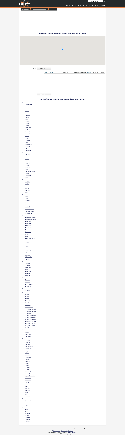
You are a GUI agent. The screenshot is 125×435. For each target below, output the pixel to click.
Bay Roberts (27, 123)
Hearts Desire (28, 227)
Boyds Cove (27, 140)
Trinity (26, 392)
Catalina (26, 157)
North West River (29, 284)
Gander (26, 198)
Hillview (26, 230)
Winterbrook (27, 417)
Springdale (27, 351)
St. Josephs (27, 361)
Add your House (56, 431)
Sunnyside (27, 382)
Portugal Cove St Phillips (30, 326)
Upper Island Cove (29, 401)
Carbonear (27, 154)
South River (27, 344)
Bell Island (27, 125)
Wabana (26, 409)
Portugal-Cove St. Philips (30, 311)
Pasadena (27, 298)
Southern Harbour (29, 346)
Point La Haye (28, 305)
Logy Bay (27, 259)
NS (83, 5)
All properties (25, 9)
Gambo (26, 196)
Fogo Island (27, 190)
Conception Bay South (30, 171)
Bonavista (27, 136)
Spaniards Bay (28, 348)
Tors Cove (27, 388)
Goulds (26, 205)
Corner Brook (28, 175)
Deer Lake (27, 182)
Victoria (26, 405)
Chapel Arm (27, 163)
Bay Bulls (27, 121)
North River (27, 282)
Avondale (27, 111)
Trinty (26, 394)
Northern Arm (28, 286)
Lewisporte (27, 255)
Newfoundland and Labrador (39, 9)
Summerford (28, 378)
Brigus (26, 142)
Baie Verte (27, 115)
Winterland (27, 419)
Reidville (27, 332)
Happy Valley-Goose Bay (30, 217)
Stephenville (27, 374)
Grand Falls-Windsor (29, 209)
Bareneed (27, 117)
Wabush (26, 411)
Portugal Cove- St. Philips (30, 321)
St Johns (27, 369)
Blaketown (27, 129)
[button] (62, 49)
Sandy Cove (27, 342)
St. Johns (27, 359)
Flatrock (27, 188)
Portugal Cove (28, 313)
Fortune (26, 192)
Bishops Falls (28, 127)
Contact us (102, 5)
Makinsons (27, 263)
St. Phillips (27, 365)
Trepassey (27, 390)
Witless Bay (27, 421)
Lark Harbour (28, 253)
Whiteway (27, 415)
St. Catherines (28, 357)
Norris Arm (27, 280)
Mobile (26, 269)
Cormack (27, 173)
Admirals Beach (28, 104)
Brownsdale (27, 146)
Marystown (27, 265)
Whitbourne (27, 413)
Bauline (26, 119)
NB (78, 5)
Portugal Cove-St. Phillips (30, 317)
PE (89, 5)
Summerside (28, 380)
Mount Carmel (28, 271)
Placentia (27, 303)
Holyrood (27, 234)
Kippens (27, 246)
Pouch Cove (27, 328)
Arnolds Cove (28, 109)
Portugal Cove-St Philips (30, 319)
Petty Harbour (28, 300)
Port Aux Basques (29, 307)
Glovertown (27, 202)
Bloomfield (27, 134)
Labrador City (28, 250)
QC (92, 5)
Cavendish (27, 159)
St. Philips (27, 363)
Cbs (26, 161)
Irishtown (27, 242)
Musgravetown (28, 275)
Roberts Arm (28, 334)
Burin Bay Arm (28, 150)
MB (75, 5)
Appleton (27, 107)
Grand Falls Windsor (29, 211)
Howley (26, 236)
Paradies (27, 294)
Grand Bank (27, 207)
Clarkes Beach (28, 167)
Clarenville (27, 165)
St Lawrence (28, 371)
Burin (26, 148)
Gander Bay (27, 200)
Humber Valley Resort (30, 238)
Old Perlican (27, 290)
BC (72, 5)
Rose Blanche (28, 336)
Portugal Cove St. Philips (30, 323)
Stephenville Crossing (30, 376)
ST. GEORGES (28, 340)
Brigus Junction (28, 144)
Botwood (27, 138)
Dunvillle (27, 184)
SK (95, 5)
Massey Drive (28, 267)
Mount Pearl (27, 273)
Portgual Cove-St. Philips (30, 309)
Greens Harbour (28, 213)
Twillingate (27, 396)
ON (86, 5)
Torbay (26, 386)
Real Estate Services (72, 432)
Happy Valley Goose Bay (30, 219)
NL (81, 5)
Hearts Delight (28, 225)
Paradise (27, 296)
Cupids (26, 177)
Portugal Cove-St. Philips (30, 315)
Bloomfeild (27, 131)
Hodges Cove (28, 232)
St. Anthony (27, 355)
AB (69, 5)
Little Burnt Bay (28, 257)
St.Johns (27, 353)
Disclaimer (70, 431)
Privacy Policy (64, 431)
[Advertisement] (62, 21)
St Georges (27, 367)
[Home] (67, 5)
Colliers (26, 169)
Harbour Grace (28, 221)
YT (98, 5)
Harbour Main (28, 223)
